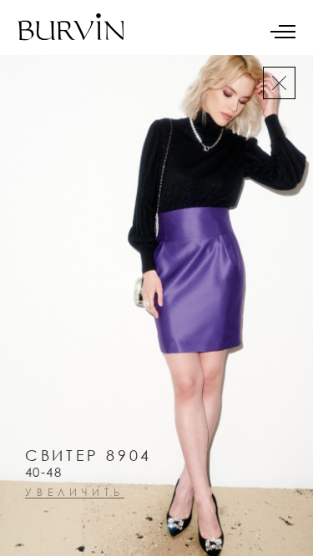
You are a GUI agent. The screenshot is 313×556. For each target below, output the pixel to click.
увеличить (74, 493)
